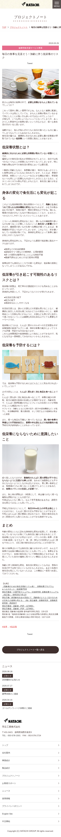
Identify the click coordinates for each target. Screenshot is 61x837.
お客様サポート (9, 783)
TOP (4, 27)
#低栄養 (13, 627)
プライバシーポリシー (12, 806)
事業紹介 (6, 760)
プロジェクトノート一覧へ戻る (30, 650)
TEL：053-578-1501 (11, 735)
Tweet (29, 63)
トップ (5, 745)
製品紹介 (6, 768)
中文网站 (6, 821)
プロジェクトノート (19, 27)
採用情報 (6, 798)
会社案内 (6, 753)
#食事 (4, 627)
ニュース (6, 791)
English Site (7, 814)
